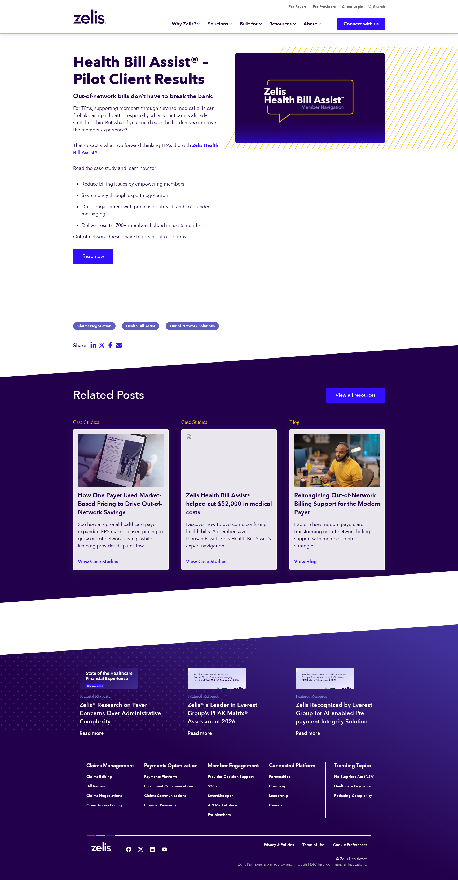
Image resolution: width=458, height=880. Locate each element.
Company (277, 786)
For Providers (324, 7)
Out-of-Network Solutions (192, 325)
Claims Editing (99, 776)
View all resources (356, 395)
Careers (275, 805)
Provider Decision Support (231, 776)
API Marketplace (222, 805)
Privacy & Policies (279, 845)
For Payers (297, 7)
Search (378, 7)
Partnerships (279, 776)
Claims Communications (165, 795)
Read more (92, 733)
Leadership (278, 795)
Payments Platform (160, 776)
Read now (93, 256)
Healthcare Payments (352, 786)
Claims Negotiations (104, 795)
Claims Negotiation (94, 325)
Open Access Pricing (104, 805)
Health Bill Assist (140, 325)
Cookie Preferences (350, 845)
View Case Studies (98, 561)
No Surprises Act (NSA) (354, 776)
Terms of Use (313, 845)
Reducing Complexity (353, 795)
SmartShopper (220, 795)
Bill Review (95, 786)
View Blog (305, 561)
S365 (212, 786)
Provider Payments (160, 805)
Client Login (352, 7)
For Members (219, 814)
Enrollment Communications (168, 786)
